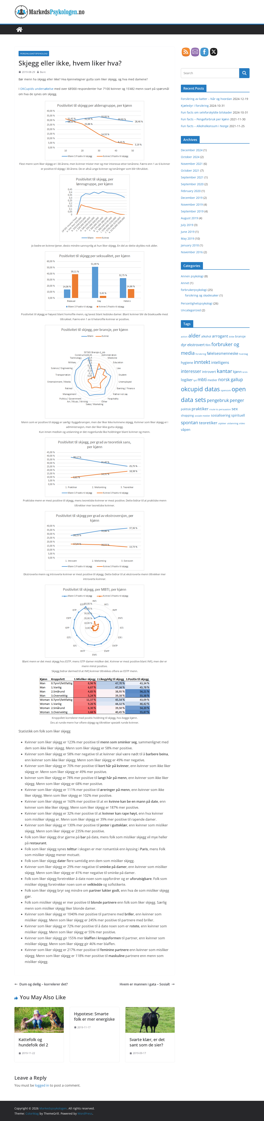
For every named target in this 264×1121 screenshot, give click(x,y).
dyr (183, 344)
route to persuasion (220, 409)
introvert (209, 371)
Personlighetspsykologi (33, 53)
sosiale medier (202, 415)
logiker (187, 379)
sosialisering (220, 415)
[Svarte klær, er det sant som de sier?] (150, 1010)
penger (237, 400)
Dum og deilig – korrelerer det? (43, 984)
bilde (231, 336)
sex (235, 408)
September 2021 (192, 177)
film (208, 345)
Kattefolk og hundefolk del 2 (33, 1042)
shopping (187, 415)
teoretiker (208, 422)
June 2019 (187, 232)
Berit (43, 72)
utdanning (232, 423)
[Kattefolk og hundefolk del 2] (39, 1010)
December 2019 (192, 198)
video (242, 423)
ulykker (222, 423)
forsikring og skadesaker (202, 295)
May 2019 (187, 238)
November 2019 (192, 204)
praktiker (200, 408)
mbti (202, 379)
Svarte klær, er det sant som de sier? (147, 1042)
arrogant (220, 336)
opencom (226, 390)
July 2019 (187, 225)
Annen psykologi (192, 276)
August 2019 (189, 218)
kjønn (237, 371)
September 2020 (192, 184)
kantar (224, 370)
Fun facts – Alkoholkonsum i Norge (205, 126)
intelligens (220, 362)
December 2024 (192, 150)
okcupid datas (200, 389)
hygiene (187, 362)
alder (194, 335)
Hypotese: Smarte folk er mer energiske (94, 1016)
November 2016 (192, 252)
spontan (189, 422)
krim (245, 372)
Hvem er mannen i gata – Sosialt (145, 984)
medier (212, 380)
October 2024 (190, 157)
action (184, 336)
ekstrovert (196, 344)
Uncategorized (191, 310)
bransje (240, 336)
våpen (185, 429)
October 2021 (190, 170)
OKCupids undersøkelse (36, 89)
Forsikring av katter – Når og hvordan (206, 99)
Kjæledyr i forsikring (195, 106)
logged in (42, 1085)
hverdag (243, 354)
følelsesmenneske (222, 353)
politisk (186, 409)
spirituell (238, 415)
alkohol (206, 336)
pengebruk (218, 400)
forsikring (201, 354)
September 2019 (192, 211)
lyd (195, 380)
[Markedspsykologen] (19, 29)
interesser (191, 371)
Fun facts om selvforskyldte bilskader (206, 112)
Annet (185, 283)
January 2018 (190, 245)
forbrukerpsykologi (194, 290)
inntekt (202, 361)
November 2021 (192, 164)
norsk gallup (230, 379)
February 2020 (191, 191)
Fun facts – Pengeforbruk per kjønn (205, 119)
